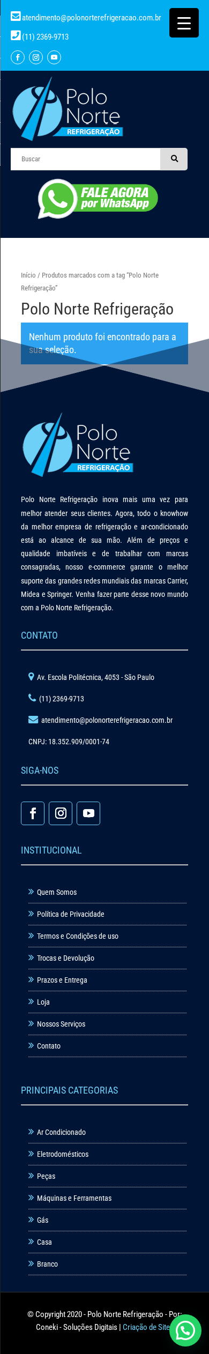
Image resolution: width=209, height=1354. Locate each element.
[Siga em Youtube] (54, 57)
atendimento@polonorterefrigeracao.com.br (91, 18)
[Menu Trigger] (184, 23)
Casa (44, 1242)
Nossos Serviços (61, 1024)
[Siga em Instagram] (36, 57)
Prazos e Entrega (62, 980)
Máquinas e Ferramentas (74, 1198)
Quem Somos (57, 892)
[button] (185, 1330)
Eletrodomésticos (62, 1154)
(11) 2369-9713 (44, 37)
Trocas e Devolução (65, 958)
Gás (42, 1220)
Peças (46, 1176)
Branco (47, 1264)
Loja (43, 1002)
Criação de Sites (148, 1327)
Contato (49, 1046)
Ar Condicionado (61, 1132)
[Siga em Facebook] (18, 57)
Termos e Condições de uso (77, 936)
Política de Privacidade (70, 914)
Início (28, 275)
